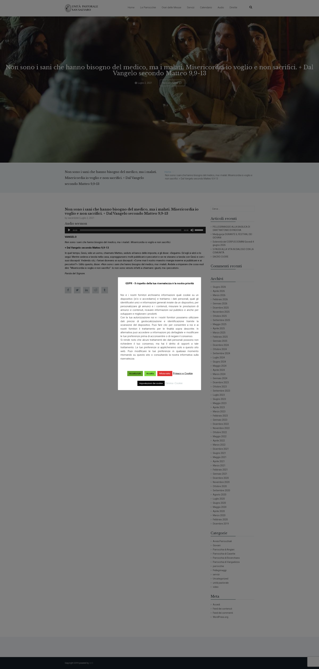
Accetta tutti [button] (135, 373)
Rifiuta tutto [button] (164, 373)
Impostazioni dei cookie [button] (151, 383)
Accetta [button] (150, 373)
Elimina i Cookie (174, 383)
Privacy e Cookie (183, 373)
